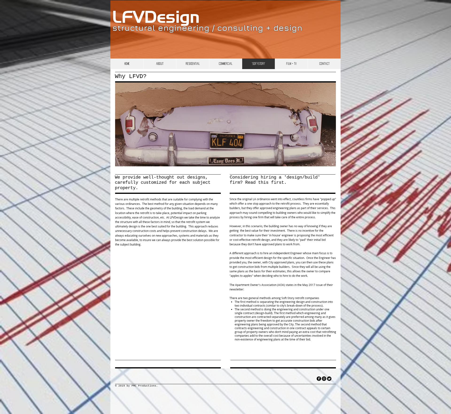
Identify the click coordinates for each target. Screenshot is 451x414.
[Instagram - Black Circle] (324, 378)
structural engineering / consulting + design (207, 28)
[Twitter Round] (329, 378)
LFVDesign (156, 18)
